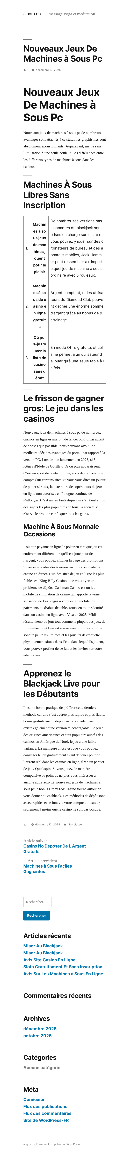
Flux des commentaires (47, 1113)
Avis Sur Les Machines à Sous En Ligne (63, 973)
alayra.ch (32, 13)
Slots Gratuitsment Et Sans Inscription (62, 966)
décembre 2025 (40, 1028)
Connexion (34, 1099)
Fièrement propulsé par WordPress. (58, 1144)
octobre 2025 (37, 1035)
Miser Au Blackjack (43, 945)
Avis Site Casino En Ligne (49, 959)
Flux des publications (45, 1106)
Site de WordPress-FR (46, 1120)
